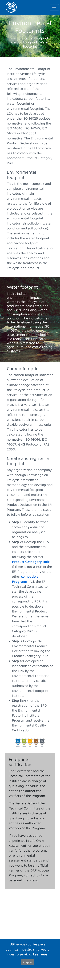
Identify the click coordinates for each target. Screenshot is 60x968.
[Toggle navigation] (54, 7)
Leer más (40, 954)
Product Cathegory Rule (31, 562)
